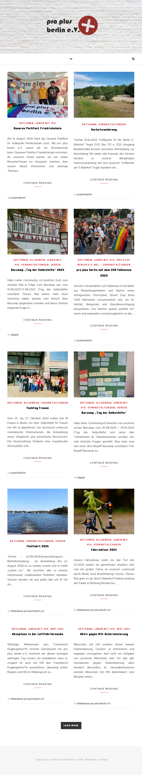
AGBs (80, 759)
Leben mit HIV (46, 123)
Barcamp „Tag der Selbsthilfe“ (104, 412)
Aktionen (26, 123)
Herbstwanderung (104, 129)
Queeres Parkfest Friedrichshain (38, 128)
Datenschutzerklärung (63, 759)
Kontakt (103, 759)
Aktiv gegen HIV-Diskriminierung (104, 634)
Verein (56, 264)
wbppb (14, 334)
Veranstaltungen (112, 124)
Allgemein (37, 260)
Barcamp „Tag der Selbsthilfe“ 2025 (37, 270)
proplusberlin (18, 197)
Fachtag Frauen (38, 408)
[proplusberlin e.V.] (71, 26)
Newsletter (91, 759)
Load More (71, 725)
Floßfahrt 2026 (38, 546)
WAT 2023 (57, 628)
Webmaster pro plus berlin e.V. (27, 610)
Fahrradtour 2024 (104, 549)
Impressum (43, 759)
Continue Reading (37, 182)
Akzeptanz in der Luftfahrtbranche (37, 634)
